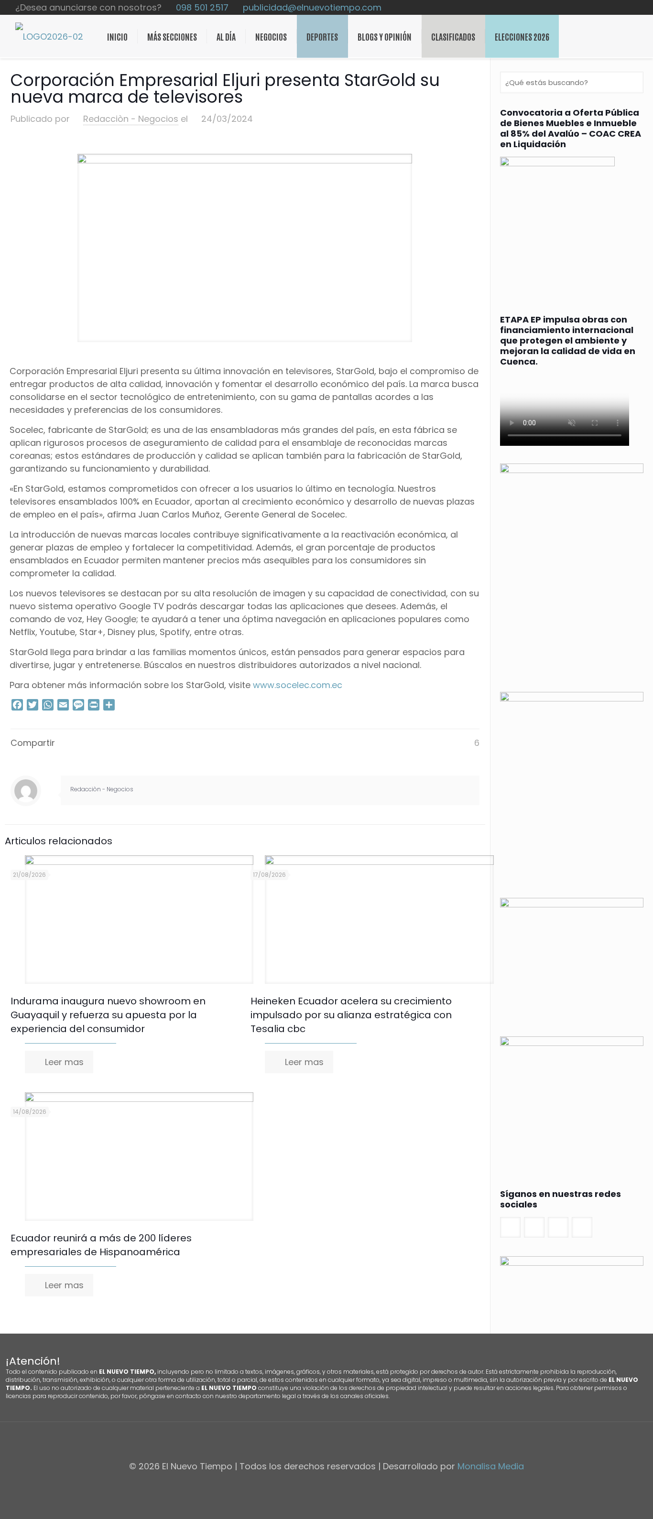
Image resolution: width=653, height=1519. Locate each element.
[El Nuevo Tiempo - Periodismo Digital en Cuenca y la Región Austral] (49, 36)
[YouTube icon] (624, 8)
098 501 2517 (202, 7)
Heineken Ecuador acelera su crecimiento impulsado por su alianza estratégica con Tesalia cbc (351, 1014)
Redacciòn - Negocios (130, 119)
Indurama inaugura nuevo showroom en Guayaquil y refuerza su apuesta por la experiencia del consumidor (108, 1014)
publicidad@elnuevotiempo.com (312, 7)
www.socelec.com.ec (297, 685)
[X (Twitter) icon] (614, 8)
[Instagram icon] (634, 8)
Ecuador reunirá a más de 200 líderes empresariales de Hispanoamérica (101, 1245)
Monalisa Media (490, 1466)
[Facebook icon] (604, 8)
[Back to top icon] (326, 1442)
